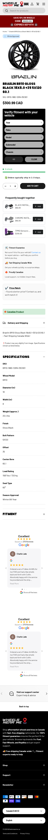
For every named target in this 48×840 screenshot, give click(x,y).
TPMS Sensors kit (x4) (23, 230)
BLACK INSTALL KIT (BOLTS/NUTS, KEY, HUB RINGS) (23, 205)
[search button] (5, 11)
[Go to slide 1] (22, 589)
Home (5, 31)
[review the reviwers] (11, 561)
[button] (26, 4)
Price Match (15, 288)
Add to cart (32, 186)
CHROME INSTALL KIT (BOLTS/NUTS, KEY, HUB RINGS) (23, 218)
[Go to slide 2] (24, 589)
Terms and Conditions (10, 833)
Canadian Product (15, 311)
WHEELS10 (27, 21)
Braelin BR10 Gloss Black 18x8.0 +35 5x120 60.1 (24, 31)
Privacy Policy (25, 833)
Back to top (24, 706)
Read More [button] (14, 583)
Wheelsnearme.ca (14, 829)
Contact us (36, 252)
